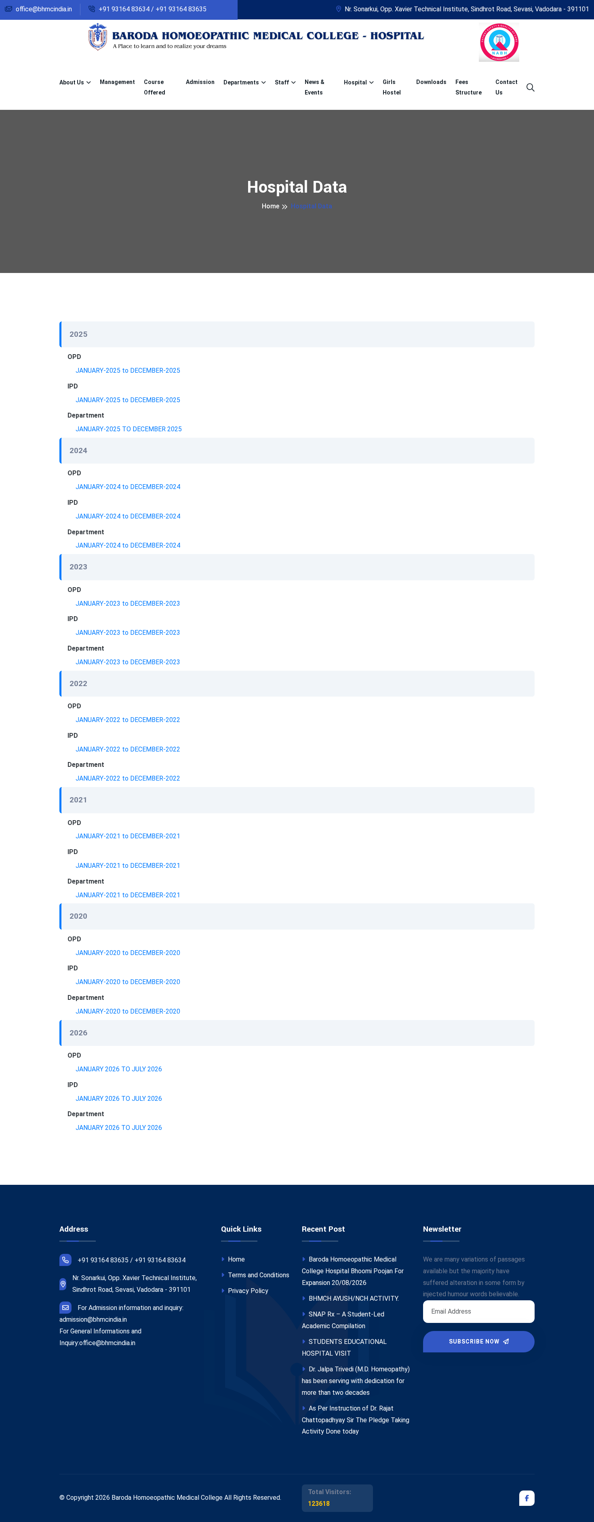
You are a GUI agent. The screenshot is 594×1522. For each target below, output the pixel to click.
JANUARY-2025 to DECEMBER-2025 (128, 370)
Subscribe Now (475, 1341)
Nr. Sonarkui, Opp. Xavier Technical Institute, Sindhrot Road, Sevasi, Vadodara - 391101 (466, 9)
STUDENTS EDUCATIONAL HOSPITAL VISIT (344, 1347)
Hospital (355, 82)
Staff (282, 82)
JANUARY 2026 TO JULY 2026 (119, 1069)
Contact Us (506, 87)
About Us (71, 82)
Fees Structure (468, 87)
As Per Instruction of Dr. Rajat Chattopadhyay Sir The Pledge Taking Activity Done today (355, 1420)
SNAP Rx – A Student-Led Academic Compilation (343, 1320)
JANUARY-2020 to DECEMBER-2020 (128, 953)
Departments (241, 82)
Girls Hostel (392, 87)
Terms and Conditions (257, 1275)
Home (270, 206)
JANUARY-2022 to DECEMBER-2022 (128, 720)
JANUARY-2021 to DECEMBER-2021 (128, 836)
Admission (200, 82)
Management (117, 82)
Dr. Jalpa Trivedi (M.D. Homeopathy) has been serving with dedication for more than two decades (356, 1380)
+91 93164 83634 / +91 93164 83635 (151, 9)
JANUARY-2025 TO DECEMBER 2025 (129, 429)
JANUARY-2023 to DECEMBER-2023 (128, 603)
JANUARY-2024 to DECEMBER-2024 (128, 487)
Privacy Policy (247, 1291)
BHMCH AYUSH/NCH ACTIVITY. (353, 1298)
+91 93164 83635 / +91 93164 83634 (131, 1260)
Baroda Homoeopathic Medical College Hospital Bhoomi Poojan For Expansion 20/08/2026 (353, 1271)
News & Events (314, 87)
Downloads (431, 82)
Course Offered (154, 87)
